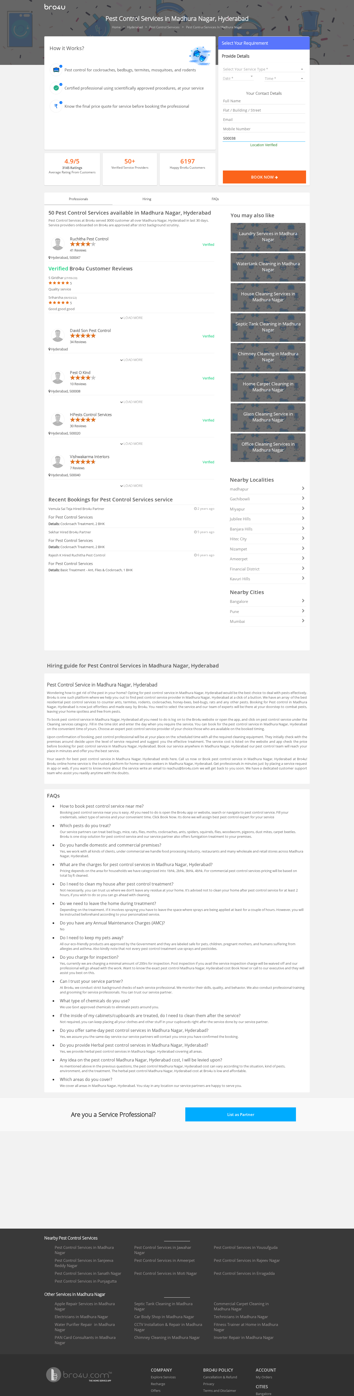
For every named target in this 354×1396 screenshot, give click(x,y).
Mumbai (237, 621)
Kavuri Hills (240, 578)
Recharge (158, 1383)
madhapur (239, 489)
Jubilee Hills (240, 518)
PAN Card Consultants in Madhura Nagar (85, 1340)
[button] (264, 43)
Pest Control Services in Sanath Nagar (88, 1273)
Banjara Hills (241, 529)
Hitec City (238, 538)
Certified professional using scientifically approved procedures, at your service (134, 88)
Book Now (263, 177)
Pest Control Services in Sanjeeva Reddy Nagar (84, 1263)
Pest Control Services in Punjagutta (86, 1281)
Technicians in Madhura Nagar (241, 1316)
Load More (133, 317)
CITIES (262, 1387)
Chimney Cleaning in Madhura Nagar (167, 1337)
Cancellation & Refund (220, 1377)
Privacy (208, 1383)
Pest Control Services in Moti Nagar (165, 1273)
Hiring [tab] (147, 199)
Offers (155, 1390)
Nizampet (238, 548)
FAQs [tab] (215, 199)
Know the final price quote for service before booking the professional (127, 106)
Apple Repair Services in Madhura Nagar (85, 1306)
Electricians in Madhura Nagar (81, 1316)
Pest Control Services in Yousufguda (246, 1247)
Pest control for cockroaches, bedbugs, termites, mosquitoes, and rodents (130, 69)
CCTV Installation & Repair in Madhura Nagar (168, 1327)
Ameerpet (238, 558)
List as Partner (240, 1114)
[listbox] (264, 69)
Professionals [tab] (78, 199)
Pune (234, 611)
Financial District (244, 568)
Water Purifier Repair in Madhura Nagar (85, 1327)
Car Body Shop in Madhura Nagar (164, 1316)
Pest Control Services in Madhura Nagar (84, 1250)
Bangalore (239, 601)
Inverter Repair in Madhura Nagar (244, 1337)
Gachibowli (240, 498)
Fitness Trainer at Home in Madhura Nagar (246, 1327)
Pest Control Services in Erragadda (244, 1273)
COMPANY (161, 1370)
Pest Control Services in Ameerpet (164, 1260)
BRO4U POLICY (218, 1370)
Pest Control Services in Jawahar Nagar (162, 1250)
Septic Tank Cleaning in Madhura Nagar (163, 1306)
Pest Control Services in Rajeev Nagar (247, 1260)
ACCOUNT (266, 1370)
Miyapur (237, 509)
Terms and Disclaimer (219, 1390)
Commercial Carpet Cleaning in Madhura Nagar (241, 1306)
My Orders (264, 1377)
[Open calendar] (251, 76)
